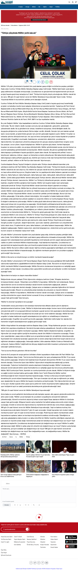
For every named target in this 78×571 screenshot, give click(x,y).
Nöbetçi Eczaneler (19, 542)
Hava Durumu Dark (6, 536)
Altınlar (42, 536)
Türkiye (28, 437)
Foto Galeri (54, 536)
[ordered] (25, 505)
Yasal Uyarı (59, 568)
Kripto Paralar (44, 544)
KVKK (43, 568)
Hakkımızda (19, 568)
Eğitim (45, 6)
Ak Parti (4, 437)
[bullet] (28, 505)
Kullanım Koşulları (51, 568)
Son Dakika (17, 544)
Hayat (51, 6)
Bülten (34, 6)
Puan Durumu (31, 542)
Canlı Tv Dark (18, 536)
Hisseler (42, 542)
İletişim (25, 568)
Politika (57, 6)
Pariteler (43, 547)
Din (39, 6)
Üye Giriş (3, 550)
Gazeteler (54, 544)
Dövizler (42, 539)
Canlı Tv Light (5, 542)
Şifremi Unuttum (6, 555)
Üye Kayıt (4, 552)
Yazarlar (53, 542)
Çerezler (39, 568)
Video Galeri (54, 539)
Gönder (6, 505)
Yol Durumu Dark (6, 539)
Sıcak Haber (54, 547)
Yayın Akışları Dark (19, 539)
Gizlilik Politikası (32, 568)
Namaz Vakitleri (32, 539)
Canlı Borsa (30, 536)
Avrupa (27, 6)
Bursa (11, 437)
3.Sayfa (20, 6)
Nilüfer (21, 437)
